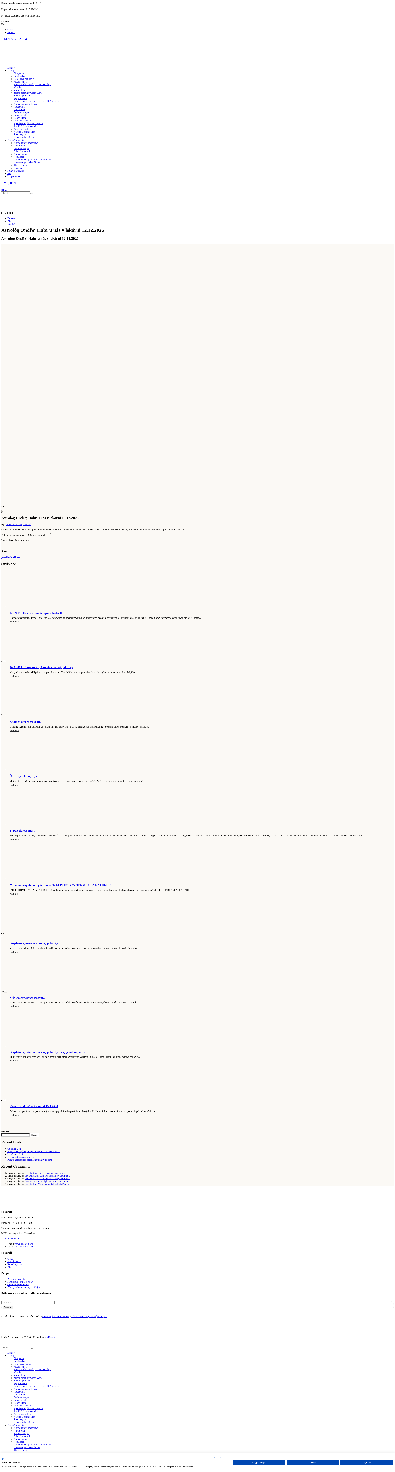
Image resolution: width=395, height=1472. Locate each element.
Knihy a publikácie (23, 95)
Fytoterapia (19, 106)
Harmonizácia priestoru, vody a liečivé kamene (36, 101)
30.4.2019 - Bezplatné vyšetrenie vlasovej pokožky (41, 667)
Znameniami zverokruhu (26, 721)
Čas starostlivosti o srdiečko (20, 1157)
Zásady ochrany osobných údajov (216, 1457)
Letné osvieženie (15, 1154)
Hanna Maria (20, 118)
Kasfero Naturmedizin (24, 131)
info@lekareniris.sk (23, 1244)
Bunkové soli (20, 115)
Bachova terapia (21, 112)
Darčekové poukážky (24, 79)
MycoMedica (20, 81)
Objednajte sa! (14, 1148)
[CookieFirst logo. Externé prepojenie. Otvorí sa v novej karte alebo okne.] (3, 1459)
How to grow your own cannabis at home (45, 1173)
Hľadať (5, 1131)
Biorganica (19, 73)
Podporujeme (13, 176)
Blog (9, 173)
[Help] (197, 206)
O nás (10, 29)
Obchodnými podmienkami (55, 1316)
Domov (11, 67)
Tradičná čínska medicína (26, 126)
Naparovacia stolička (24, 137)
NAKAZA (49, 1337)
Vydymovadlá (20, 98)
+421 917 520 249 (24, 1246)
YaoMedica (19, 90)
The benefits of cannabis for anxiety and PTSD (47, 1175)
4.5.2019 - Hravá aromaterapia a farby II (36, 613)
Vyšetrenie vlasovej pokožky (27, 997)
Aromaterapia (20, 154)
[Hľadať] (31, 193)
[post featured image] (27, 602)
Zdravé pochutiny (22, 129)
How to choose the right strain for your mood (47, 1181)
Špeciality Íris (20, 134)
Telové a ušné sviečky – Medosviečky (32, 84)
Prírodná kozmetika (23, 120)
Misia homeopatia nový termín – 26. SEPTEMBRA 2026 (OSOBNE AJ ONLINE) (62, 885)
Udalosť (27, 524)
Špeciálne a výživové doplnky (28, 123)
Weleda (17, 87)
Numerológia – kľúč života (27, 162)
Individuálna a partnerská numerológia (32, 159)
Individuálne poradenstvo (26, 143)
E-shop (10, 70)
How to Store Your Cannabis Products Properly (48, 1184)
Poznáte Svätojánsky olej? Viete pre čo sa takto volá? (33, 1151)
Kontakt (11, 32)
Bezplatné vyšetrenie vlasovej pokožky (34, 943)
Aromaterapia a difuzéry (25, 104)
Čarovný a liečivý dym (24, 776)
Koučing (18, 168)
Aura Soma (19, 109)
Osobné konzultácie (17, 140)
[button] (5, 190)
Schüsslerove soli (22, 151)
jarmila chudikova (13, 524)
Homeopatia (19, 156)
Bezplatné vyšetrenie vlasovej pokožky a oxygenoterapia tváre (49, 1052)
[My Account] (197, 197)
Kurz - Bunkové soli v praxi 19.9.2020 (34, 1106)
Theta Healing (20, 165)
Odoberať (8, 1307)
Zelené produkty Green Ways (28, 92)
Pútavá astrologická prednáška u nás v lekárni (29, 1159)
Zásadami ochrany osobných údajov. (89, 1316)
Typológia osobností (22, 830)
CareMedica (19, 76)
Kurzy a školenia (15, 170)
